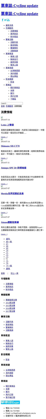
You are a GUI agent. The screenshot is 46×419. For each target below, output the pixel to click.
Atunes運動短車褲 (10, 222)
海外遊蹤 (9, 373)
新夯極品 (9, 290)
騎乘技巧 (9, 343)
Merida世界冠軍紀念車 (12, 193)
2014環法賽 (10, 303)
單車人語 (9, 341)
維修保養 (9, 346)
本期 (7, 389)
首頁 (3, 106)
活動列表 (9, 322)
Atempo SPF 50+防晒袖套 (13, 168)
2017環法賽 (10, 311)
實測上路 (9, 349)
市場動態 (9, 106)
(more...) (4, 137)
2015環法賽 (10, 306)
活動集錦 (9, 330)
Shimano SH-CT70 (10, 146)
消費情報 (9, 284)
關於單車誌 (10, 386)
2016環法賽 (10, 308)
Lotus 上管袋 (7, 125)
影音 (7, 360)
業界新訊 (9, 287)
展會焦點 (9, 325)
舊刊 (7, 392)
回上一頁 (14, 273)
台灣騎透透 (10, 370)
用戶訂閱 (9, 395)
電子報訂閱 (10, 397)
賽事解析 (9, 327)
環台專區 (9, 376)
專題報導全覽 (11, 300)
